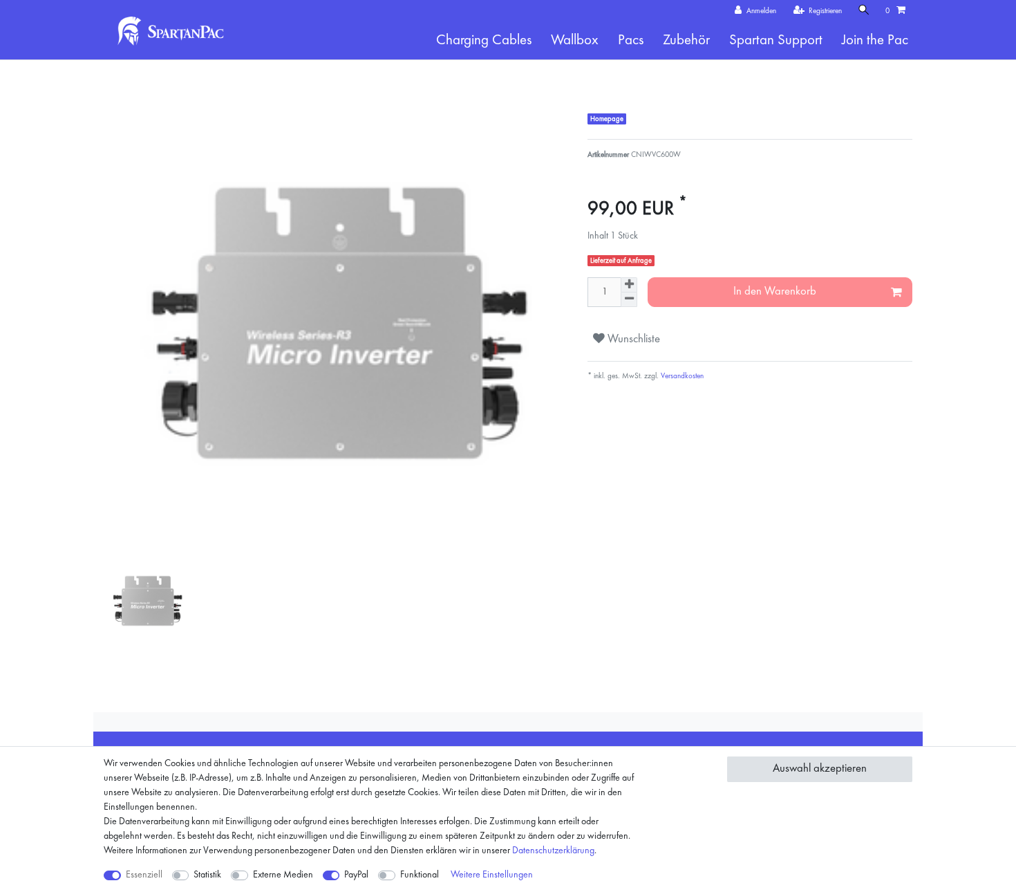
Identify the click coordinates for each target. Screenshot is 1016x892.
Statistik (207, 875)
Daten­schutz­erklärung (553, 850)
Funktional (419, 875)
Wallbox (575, 40)
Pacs (630, 40)
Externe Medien (283, 875)
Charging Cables (483, 40)
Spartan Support (775, 40)
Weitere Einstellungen (492, 875)
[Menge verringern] (629, 299)
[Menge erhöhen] (629, 284)
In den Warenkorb (774, 291)
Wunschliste (632, 339)
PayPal (356, 875)
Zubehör (686, 40)
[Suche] (864, 10)
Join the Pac (875, 40)
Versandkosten (681, 376)
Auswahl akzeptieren (820, 768)
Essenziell (144, 875)
